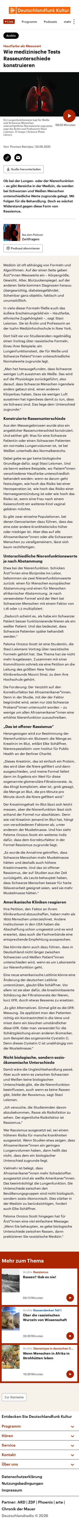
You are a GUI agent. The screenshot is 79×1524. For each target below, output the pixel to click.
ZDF (32, 1502)
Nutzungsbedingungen (22, 1483)
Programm (29, 21)
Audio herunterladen (26, 169)
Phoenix (46, 1502)
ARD (22, 1502)
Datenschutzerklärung (22, 1476)
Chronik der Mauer (18, 1508)
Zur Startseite (14, 1397)
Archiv (11, 35)
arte (60, 1502)
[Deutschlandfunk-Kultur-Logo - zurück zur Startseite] (39, 10)
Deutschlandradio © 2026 (25, 1515)
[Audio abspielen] (69, 116)
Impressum (12, 1490)
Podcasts (50, 21)
